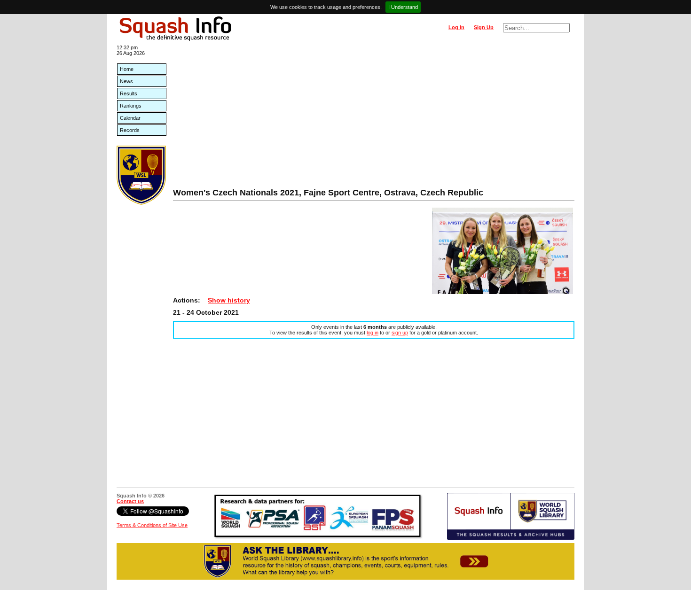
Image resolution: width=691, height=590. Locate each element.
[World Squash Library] (141, 203)
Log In (456, 27)
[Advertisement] (373, 117)
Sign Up (484, 27)
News (126, 81)
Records (130, 130)
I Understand (403, 7)
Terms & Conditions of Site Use (152, 525)
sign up (400, 332)
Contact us (130, 501)
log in (372, 332)
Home (126, 69)
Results (128, 93)
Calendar (130, 118)
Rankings (130, 106)
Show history (229, 300)
